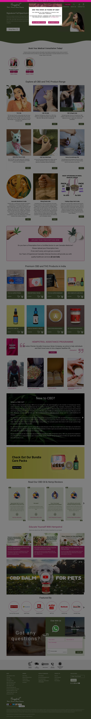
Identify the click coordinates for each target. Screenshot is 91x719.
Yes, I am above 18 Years (39, 22)
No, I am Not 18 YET (53, 22)
